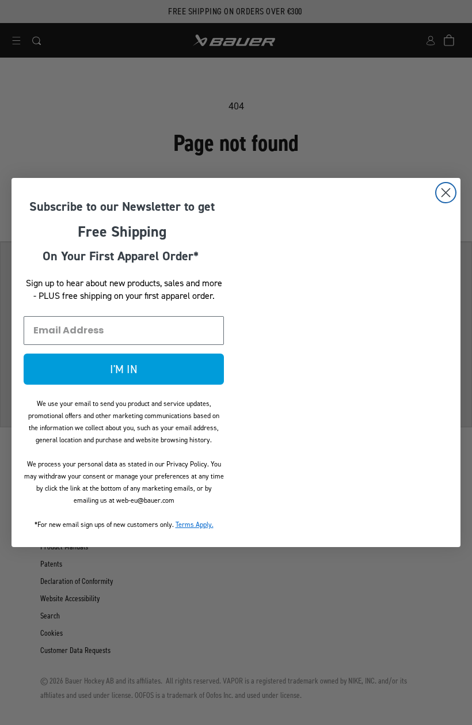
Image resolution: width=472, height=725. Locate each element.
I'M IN (124, 369)
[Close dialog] (446, 193)
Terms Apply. (195, 524)
